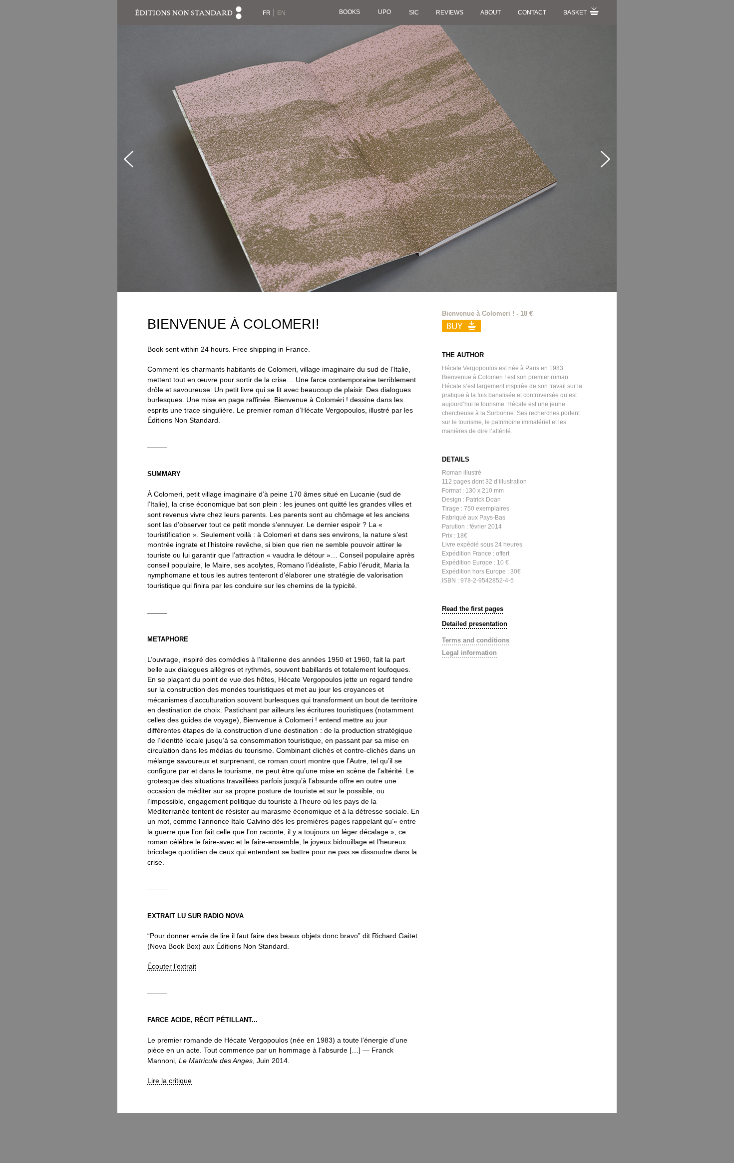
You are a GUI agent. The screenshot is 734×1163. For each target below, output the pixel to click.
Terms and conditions (475, 640)
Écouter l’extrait (171, 966)
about (490, 12)
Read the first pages (472, 608)
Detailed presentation (474, 623)
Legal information (469, 652)
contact (532, 12)
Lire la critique (169, 1081)
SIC (414, 12)
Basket (575, 12)
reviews (449, 12)
